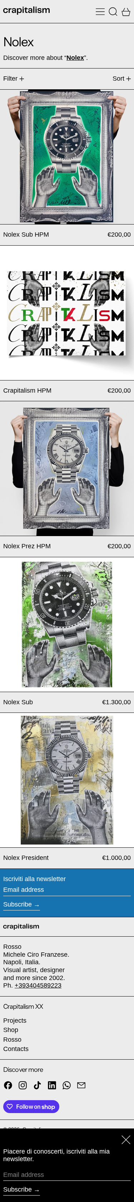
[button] (113, 11)
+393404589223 (38, 985)
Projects (14, 1020)
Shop (10, 1029)
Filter (10, 78)
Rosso (12, 1039)
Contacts (16, 1048)
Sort (118, 78)
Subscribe (17, 904)
